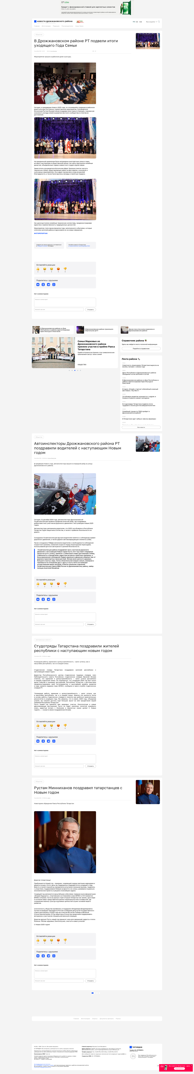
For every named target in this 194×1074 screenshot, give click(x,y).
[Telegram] (48, 284)
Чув (140, 21)
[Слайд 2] (72, 370)
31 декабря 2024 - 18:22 (39, 458)
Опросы (94, 1018)
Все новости (141, 427)
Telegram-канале (42, 246)
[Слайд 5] (80, 370)
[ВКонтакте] (37, 284)
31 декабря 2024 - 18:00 (39, 656)
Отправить (90, 309)
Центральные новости (43, 640)
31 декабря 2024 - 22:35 (39, 51)
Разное (118, 1018)
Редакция (56, 26)
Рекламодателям (67, 26)
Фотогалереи (46, 26)
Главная (36, 26)
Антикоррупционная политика (42, 1064)
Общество (39, 34)
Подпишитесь (179, 1068)
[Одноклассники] (43, 284)
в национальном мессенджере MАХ (79, 246)
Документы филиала (107, 1018)
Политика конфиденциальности (42, 1067)
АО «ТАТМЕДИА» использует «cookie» (44, 1065)
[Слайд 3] (74, 370)
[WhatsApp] (53, 284)
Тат (137, 21)
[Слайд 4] (77, 370)
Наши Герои (79, 26)
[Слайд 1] (69, 370)
